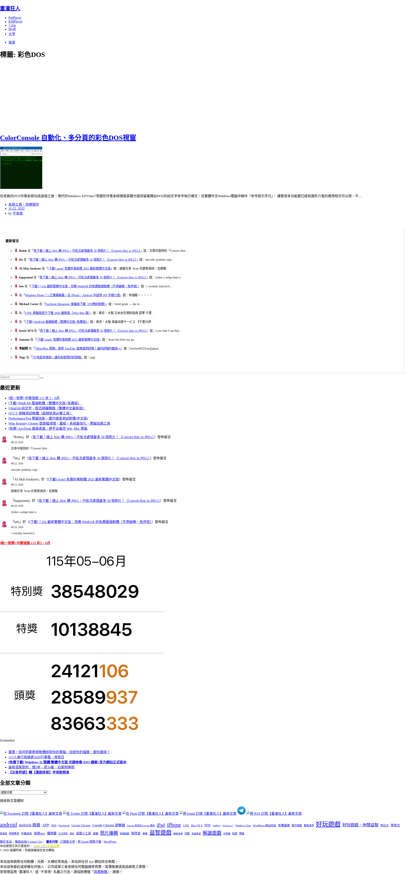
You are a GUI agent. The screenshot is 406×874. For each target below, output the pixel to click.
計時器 (226, 833)
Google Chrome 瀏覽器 (108, 825)
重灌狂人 (10, 8)
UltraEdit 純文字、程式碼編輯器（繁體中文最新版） (47, 408)
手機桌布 (26, 833)
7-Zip (12, 25)
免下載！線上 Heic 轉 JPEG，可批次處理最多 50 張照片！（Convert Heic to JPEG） (87, 250)
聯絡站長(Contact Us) (28, 841)
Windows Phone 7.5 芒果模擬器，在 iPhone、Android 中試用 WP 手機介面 (72, 295)
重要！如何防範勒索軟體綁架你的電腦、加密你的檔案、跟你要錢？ (59, 752)
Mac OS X (197, 825)
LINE (186, 825)
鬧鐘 (241, 833)
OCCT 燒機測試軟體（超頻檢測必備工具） (40, 413)
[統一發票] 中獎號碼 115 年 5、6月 (34, 398)
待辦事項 (14, 833)
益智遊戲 (160, 833)
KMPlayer (15, 21)
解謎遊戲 (212, 832)
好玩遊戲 (328, 824)
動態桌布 (309, 825)
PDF (207, 825)
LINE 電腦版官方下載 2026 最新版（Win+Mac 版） (57, 313)
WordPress (110, 841)
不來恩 (18, 213)
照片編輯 (109, 833)
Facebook (64, 825)
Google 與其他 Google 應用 (141, 825)
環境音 (136, 833)
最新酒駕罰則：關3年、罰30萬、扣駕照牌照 (41, 767)
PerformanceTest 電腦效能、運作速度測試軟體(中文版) (48, 418)
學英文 (395, 825)
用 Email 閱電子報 (89, 841)
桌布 (72, 833)
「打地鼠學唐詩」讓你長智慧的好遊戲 (56, 357)
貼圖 (234, 833)
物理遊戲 (124, 833)
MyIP (12, 29)
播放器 (51, 833)
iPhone (174, 824)
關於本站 (6, 841)
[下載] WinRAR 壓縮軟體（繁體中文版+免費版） (56, 321)
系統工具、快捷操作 (23, 204)
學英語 (3, 833)
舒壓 (187, 833)
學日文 (384, 825)
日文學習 (63, 833)
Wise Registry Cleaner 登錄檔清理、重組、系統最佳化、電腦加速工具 (59, 423)
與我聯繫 (100, 872)
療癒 (145, 833)
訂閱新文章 (67, 841)
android (8, 825)
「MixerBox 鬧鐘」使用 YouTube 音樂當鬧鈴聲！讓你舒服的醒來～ (78, 348)
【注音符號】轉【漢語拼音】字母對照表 (38, 772)
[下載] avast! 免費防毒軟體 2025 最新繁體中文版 (79, 268)
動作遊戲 (297, 825)
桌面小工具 (83, 833)
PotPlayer (14, 17)
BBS (53, 825)
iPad (161, 824)
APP (45, 825)
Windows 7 (227, 825)
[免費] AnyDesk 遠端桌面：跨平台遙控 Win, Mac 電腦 (47, 428)
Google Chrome (81, 825)
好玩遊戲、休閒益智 (360, 825)
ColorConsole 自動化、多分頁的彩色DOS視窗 (68, 138)
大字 (11, 34)
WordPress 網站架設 (264, 825)
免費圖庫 (284, 825)
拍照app (39, 833)
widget (217, 825)
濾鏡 (95, 833)
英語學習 (196, 834)
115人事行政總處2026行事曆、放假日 (36, 757)
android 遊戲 (29, 825)
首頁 (11, 42)
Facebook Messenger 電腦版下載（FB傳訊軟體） (75, 304)
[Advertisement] (76, 95)
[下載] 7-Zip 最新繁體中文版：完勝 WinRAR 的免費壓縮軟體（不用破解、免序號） (84, 286)
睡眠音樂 (178, 834)
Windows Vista (243, 825)
